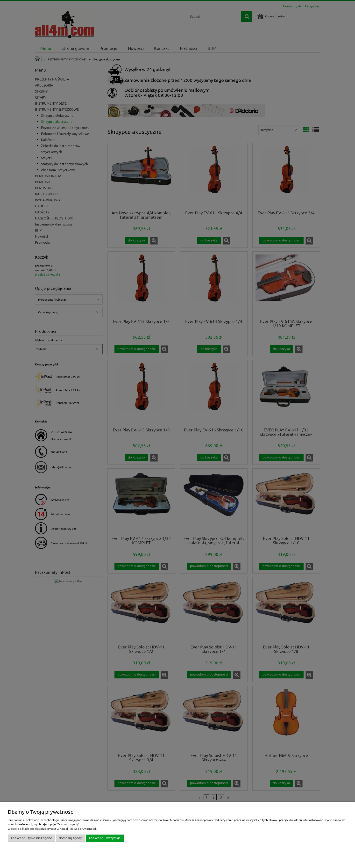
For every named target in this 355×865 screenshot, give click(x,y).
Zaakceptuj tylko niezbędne (31, 838)
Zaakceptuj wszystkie (105, 838)
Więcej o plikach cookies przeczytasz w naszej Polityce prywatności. (52, 828)
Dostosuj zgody (70, 838)
